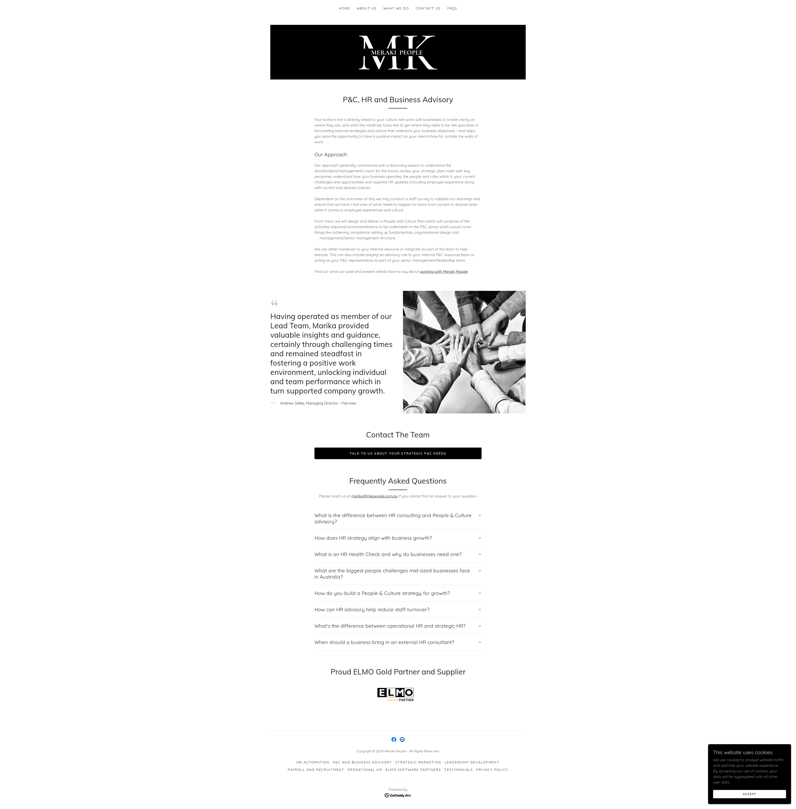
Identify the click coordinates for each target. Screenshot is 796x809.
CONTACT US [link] (428, 8)
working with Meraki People (444, 271)
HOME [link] (344, 8)
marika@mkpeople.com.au (374, 496)
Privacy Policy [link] (492, 770)
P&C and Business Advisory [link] (362, 762)
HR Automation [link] (313, 762)
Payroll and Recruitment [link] (316, 770)
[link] (398, 51)
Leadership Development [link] (472, 762)
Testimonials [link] (458, 770)
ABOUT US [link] (366, 8)
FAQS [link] (452, 8)
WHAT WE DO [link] (396, 8)
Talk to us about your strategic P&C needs (398, 453)
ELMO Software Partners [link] (413, 770)
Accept (749, 794)
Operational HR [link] (365, 770)
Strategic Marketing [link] (418, 762)
